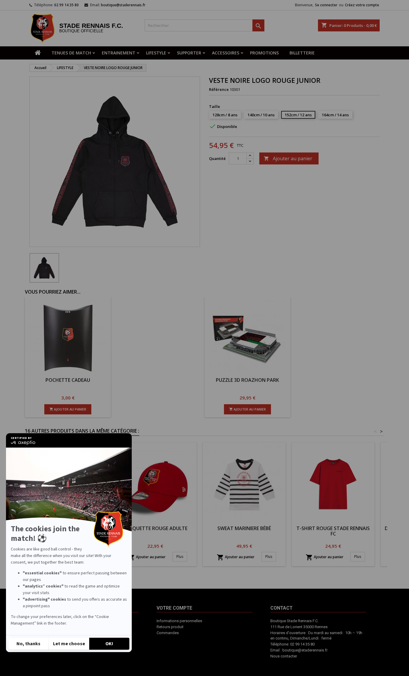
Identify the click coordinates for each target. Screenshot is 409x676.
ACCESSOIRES (225, 53)
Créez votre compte (362, 4)
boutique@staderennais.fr (123, 4)
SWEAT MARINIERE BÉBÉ (244, 528)
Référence (219, 89)
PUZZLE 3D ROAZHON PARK (247, 380)
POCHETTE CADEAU (68, 380)
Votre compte (196, 647)
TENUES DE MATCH (71, 53)
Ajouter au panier (288, 158)
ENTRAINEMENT (118, 53)
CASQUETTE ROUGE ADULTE (155, 528)
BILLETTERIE (302, 53)
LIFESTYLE (156, 53)
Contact (222, 644)
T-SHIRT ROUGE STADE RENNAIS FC (333, 531)
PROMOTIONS (264, 53)
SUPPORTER (189, 53)
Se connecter (326, 4)
